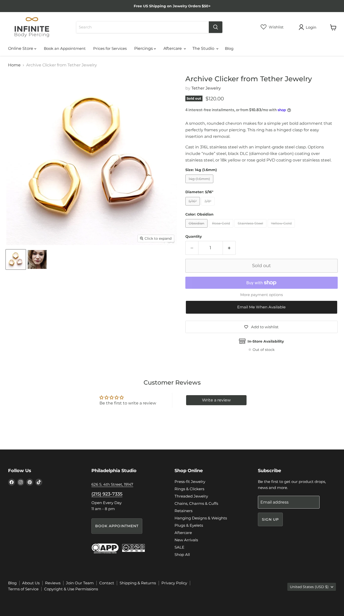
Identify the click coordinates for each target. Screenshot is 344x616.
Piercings (144, 48)
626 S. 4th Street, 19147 (112, 484)
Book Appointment (117, 526)
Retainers (183, 510)
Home (14, 65)
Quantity (193, 236)
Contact (106, 583)
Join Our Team (80, 583)
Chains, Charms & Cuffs (196, 503)
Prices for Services (110, 48)
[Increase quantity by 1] (229, 248)
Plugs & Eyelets (189, 525)
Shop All (182, 554)
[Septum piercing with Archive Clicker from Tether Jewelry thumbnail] (37, 259)
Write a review (216, 400)
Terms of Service (23, 589)
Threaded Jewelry (191, 496)
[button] (261, 307)
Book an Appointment (65, 48)
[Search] (215, 27)
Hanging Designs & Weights (201, 518)
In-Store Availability (266, 341)
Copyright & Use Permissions (71, 589)
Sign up (270, 519)
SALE (179, 547)
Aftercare (173, 48)
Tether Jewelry (206, 88)
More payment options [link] (261, 295)
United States (309, 587)
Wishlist (276, 27)
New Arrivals (186, 540)
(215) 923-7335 (106, 494)
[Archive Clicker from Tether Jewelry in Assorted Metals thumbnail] (16, 259)
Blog (229, 48)
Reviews (52, 583)
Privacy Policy (174, 583)
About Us (31, 583)
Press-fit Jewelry (190, 481)
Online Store (21, 48)
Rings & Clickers (189, 488)
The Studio (203, 48)
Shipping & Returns (138, 583)
